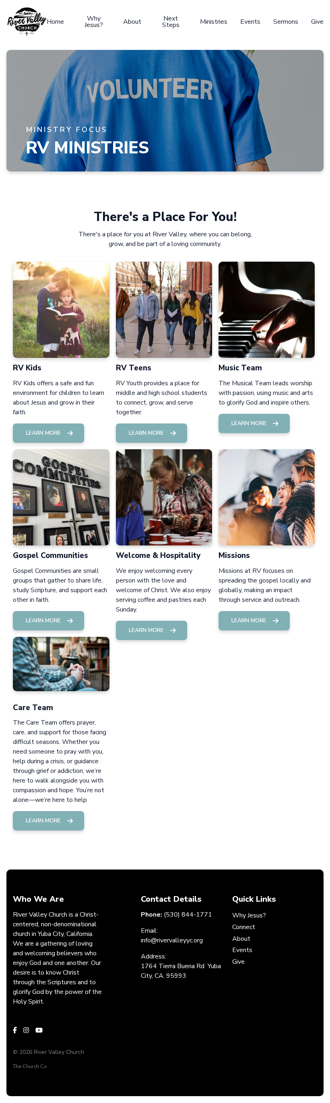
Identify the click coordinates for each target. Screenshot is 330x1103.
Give (238, 961)
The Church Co (30, 1066)
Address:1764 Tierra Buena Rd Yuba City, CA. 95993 (181, 966)
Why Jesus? (249, 915)
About (241, 938)
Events (242, 950)
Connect (243, 927)
